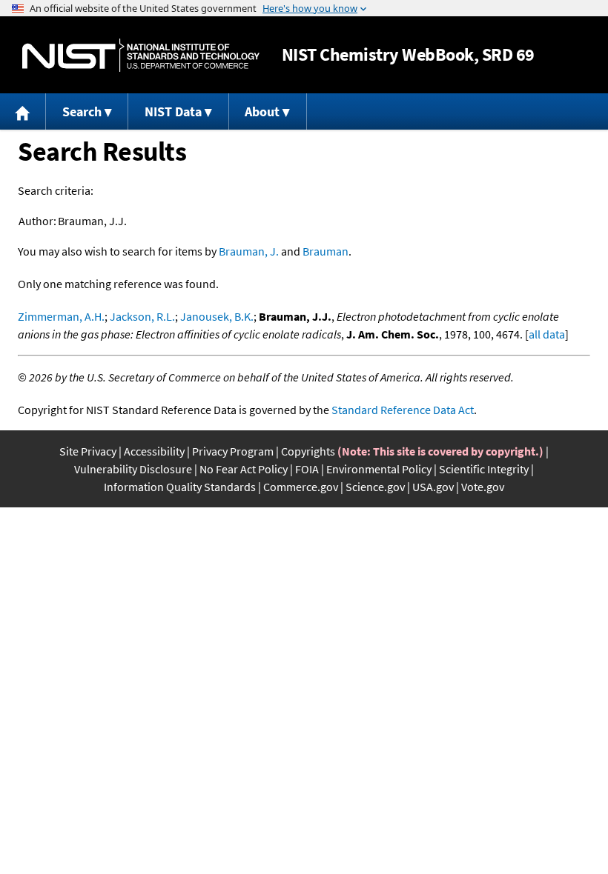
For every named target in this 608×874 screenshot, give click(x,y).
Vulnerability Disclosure (133, 468)
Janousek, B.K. (217, 316)
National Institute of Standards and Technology (141, 55)
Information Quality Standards (180, 486)
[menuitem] (23, 111)
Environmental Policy (379, 468)
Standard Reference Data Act (402, 409)
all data (547, 334)
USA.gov (433, 486)
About (262, 111)
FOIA (307, 468)
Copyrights (308, 451)
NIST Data (173, 111)
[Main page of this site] (23, 111)
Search (82, 111)
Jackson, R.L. (142, 316)
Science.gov (375, 486)
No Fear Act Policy (243, 468)
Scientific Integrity (484, 468)
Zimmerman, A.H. (61, 316)
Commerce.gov (300, 486)
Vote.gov (482, 486)
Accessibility (154, 451)
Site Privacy (87, 451)
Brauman (325, 251)
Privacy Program (233, 451)
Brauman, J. (249, 251)
